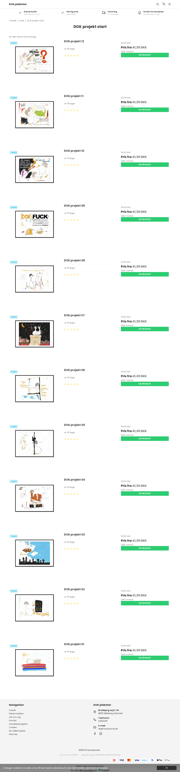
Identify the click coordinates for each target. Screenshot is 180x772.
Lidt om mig (15, 717)
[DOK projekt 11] (35, 120)
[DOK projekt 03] (35, 559)
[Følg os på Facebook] (94, 734)
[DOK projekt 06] (35, 394)
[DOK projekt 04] (35, 504)
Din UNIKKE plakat (17, 730)
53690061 (102, 721)
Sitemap (13, 734)
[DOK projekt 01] (35, 668)
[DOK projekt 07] (35, 339)
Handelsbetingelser (18, 724)
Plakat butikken (16, 713)
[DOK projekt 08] (35, 284)
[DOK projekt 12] (35, 65)
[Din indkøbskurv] (163, 4)
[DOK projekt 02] (35, 613)
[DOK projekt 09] (35, 230)
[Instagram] (100, 734)
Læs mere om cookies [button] (97, 767)
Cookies (13, 727)
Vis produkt (145, 55)
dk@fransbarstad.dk (108, 728)
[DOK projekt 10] (35, 175)
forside (12, 710)
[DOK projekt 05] (35, 449)
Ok (166, 768)
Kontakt (13, 720)
